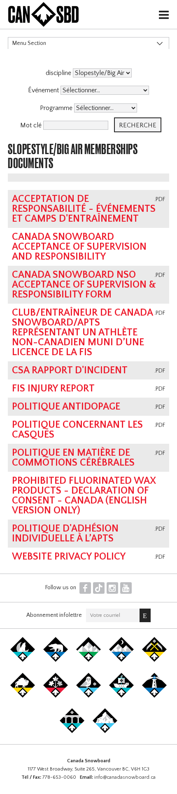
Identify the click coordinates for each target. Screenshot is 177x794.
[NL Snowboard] (105, 731)
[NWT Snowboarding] (55, 660)
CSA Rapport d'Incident (70, 370)
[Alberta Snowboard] (121, 660)
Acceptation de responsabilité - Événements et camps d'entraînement (84, 209)
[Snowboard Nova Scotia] (154, 696)
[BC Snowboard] (88, 660)
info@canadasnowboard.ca (125, 777)
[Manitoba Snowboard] (22, 696)
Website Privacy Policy (69, 556)
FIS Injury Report (53, 388)
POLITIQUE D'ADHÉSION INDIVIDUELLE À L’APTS (65, 533)
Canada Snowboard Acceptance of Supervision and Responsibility (79, 247)
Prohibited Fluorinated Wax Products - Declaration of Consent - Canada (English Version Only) (84, 495)
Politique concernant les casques (77, 429)
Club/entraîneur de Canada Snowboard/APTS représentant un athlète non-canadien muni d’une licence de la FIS (82, 332)
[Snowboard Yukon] (22, 660)
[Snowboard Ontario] (55, 696)
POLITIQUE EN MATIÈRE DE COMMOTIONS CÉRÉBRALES (73, 457)
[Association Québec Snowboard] (88, 696)
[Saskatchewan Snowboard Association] (154, 660)
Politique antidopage (66, 406)
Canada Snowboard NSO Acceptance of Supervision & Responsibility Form (84, 284)
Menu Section (29, 43)
